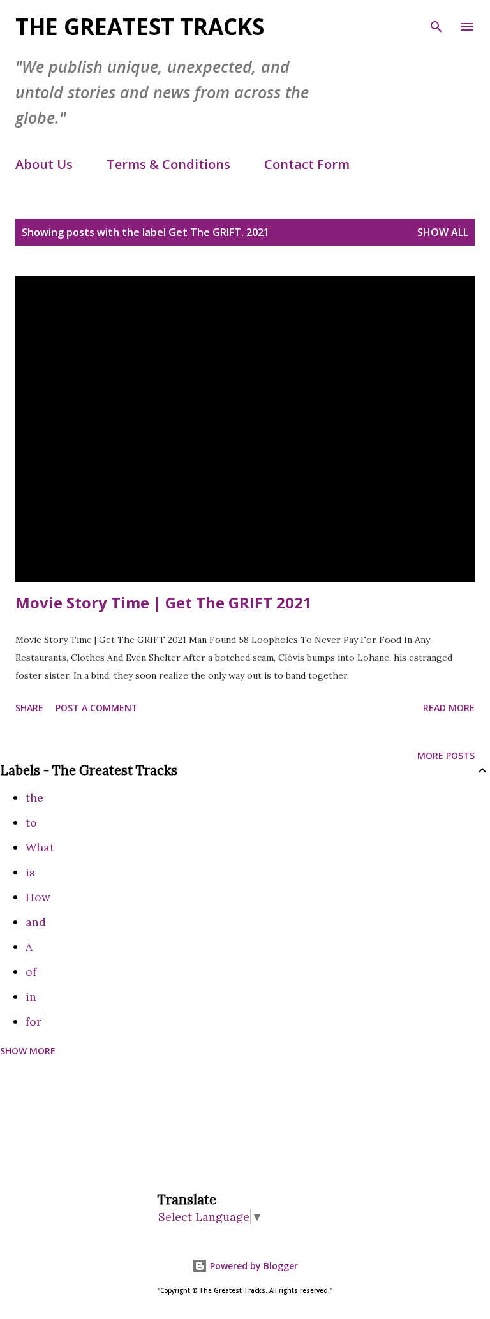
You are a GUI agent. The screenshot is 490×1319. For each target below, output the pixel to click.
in (31, 996)
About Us (44, 164)
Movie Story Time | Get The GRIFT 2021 (163, 602)
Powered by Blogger (252, 1266)
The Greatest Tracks (139, 26)
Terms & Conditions (168, 164)
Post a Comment (97, 708)
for (33, 1021)
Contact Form (307, 164)
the (34, 797)
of (31, 971)
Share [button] (29, 708)
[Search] (436, 23)
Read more (449, 708)
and (36, 922)
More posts (446, 755)
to (31, 822)
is (30, 872)
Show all (442, 232)
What (40, 847)
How (38, 897)
